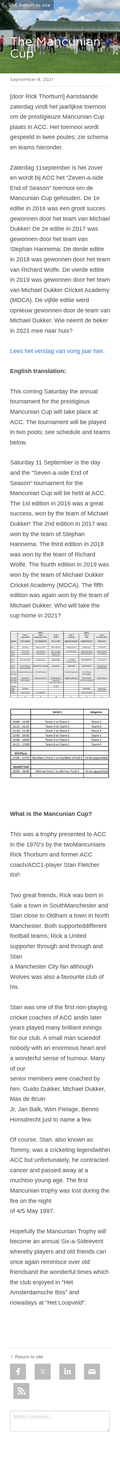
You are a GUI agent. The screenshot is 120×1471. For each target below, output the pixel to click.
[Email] (92, 1372)
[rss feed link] (21, 1391)
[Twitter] (43, 1372)
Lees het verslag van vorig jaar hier (56, 351)
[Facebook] (18, 1372)
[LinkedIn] (67, 1372)
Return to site (34, 5)
